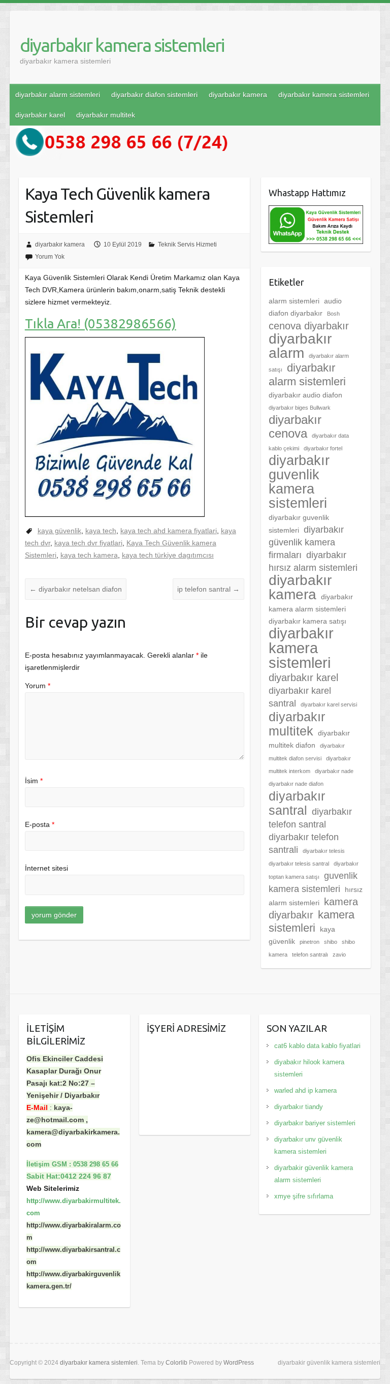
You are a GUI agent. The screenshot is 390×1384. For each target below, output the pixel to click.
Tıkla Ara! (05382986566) (100, 323)
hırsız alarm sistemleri (316, 896)
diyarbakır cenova (295, 426)
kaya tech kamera (89, 555)
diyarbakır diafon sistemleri (154, 94)
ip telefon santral (208, 589)
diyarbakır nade (334, 771)
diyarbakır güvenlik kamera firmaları (306, 542)
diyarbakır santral (297, 803)
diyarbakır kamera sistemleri (122, 45)
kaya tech (100, 531)
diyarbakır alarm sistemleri (57, 94)
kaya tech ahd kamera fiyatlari (168, 531)
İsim (34, 781)
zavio (339, 954)
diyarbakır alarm (300, 346)
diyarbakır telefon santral (310, 818)
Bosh (333, 314)
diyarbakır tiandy (298, 1107)
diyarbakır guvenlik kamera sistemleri (299, 482)
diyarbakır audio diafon (305, 395)
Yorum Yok (49, 256)
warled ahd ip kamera (305, 1090)
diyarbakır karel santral (300, 697)
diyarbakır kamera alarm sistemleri (311, 603)
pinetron (309, 942)
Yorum (37, 686)
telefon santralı (310, 954)
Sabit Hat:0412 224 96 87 (68, 1176)
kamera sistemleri (311, 921)
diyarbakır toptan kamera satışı (314, 870)
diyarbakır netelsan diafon (75, 589)
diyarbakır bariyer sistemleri (314, 1123)
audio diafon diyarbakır (305, 307)
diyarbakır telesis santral (299, 863)
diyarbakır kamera (238, 94)
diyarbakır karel (40, 115)
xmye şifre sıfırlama (303, 1196)
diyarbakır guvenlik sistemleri (299, 523)
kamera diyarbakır (313, 908)
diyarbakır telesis (324, 851)
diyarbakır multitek (105, 115)
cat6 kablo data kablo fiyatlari (317, 1046)
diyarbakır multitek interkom (310, 764)
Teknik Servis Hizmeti (187, 244)
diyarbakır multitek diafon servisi (307, 752)
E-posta (39, 824)
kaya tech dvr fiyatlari (88, 543)
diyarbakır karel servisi (329, 704)
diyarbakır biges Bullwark (300, 408)
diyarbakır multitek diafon (309, 739)
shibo (330, 942)
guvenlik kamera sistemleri (313, 882)
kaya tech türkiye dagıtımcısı (168, 555)
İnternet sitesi (46, 868)
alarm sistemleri (294, 301)
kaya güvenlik (59, 531)
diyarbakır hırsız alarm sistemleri (313, 561)
